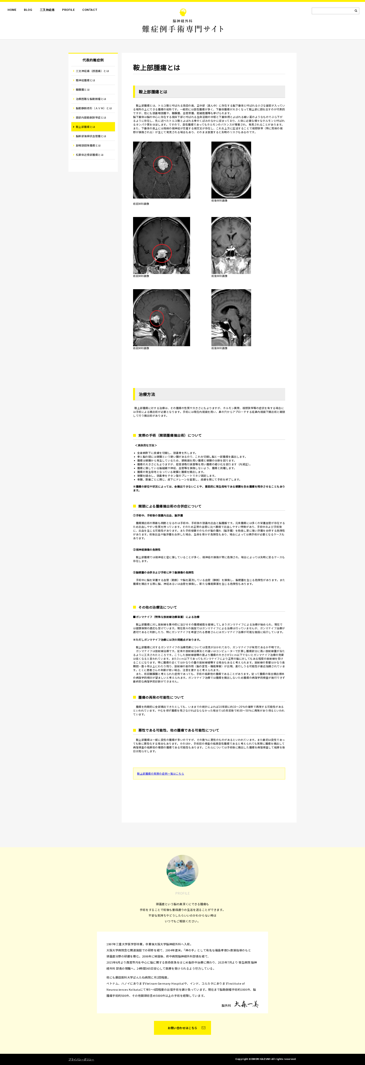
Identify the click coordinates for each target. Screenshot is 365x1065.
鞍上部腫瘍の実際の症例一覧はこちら (160, 773)
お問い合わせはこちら (182, 1028)
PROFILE (68, 10)
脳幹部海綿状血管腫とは (91, 136)
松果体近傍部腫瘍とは (90, 155)
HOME (12, 10)
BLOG (28, 10)
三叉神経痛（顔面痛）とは (92, 71)
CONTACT (89, 10)
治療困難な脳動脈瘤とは (91, 99)
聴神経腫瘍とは (85, 80)
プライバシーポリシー (81, 1059)
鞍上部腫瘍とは (85, 127)
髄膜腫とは (83, 89)
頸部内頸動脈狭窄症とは (91, 117)
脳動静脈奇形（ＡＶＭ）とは (94, 108)
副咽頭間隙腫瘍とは (88, 145)
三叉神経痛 (47, 10)
